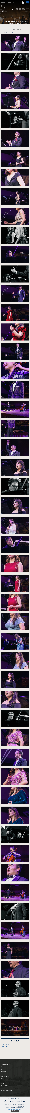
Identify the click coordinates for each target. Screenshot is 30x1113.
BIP (1, 1069)
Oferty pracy (3, 1066)
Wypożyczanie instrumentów (6, 1090)
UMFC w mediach (4, 1092)
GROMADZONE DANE (14, 1109)
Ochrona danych (4, 1081)
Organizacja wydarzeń (5, 1064)
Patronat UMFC (4, 1085)
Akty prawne (3, 1062)
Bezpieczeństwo (4, 1071)
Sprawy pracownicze (5, 1076)
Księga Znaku (3, 1083)
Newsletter (3, 1088)
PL (12, 9)
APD (2, 1078)
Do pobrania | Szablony (5, 1073)
